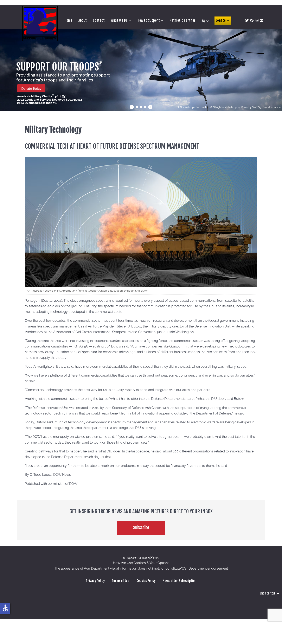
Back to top (267, 593)
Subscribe (141, 527)
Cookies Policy (145, 581)
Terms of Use (120, 581)
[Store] (206, 21)
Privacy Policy (95, 581)
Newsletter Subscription (179, 581)
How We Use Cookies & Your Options (141, 563)
